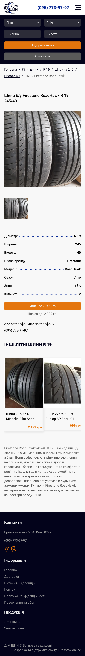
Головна (10, 570)
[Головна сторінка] (11, 7)
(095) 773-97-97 (53, 7)
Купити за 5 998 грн (43, 306)
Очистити (42, 56)
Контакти (11, 589)
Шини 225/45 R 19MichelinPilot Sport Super (20, 419)
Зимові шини (14, 628)
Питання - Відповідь (19, 583)
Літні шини (12, 622)
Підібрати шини (42, 45)
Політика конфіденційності (24, 596)
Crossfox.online (69, 650)
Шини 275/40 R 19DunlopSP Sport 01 (59, 416)
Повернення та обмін (20, 602)
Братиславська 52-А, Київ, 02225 (28, 532)
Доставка (11, 577)
